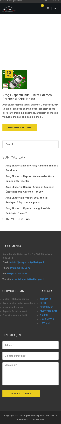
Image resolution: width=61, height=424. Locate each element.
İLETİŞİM (45, 323)
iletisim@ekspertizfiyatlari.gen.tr (27, 262)
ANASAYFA (45, 299)
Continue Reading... (20, 127)
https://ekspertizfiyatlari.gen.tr (28, 279)
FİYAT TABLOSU (48, 311)
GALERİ (44, 315)
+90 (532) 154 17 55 (17, 273)
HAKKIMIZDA (47, 319)
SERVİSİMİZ (46, 307)
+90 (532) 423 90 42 (20, 268)
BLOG (43, 303)
